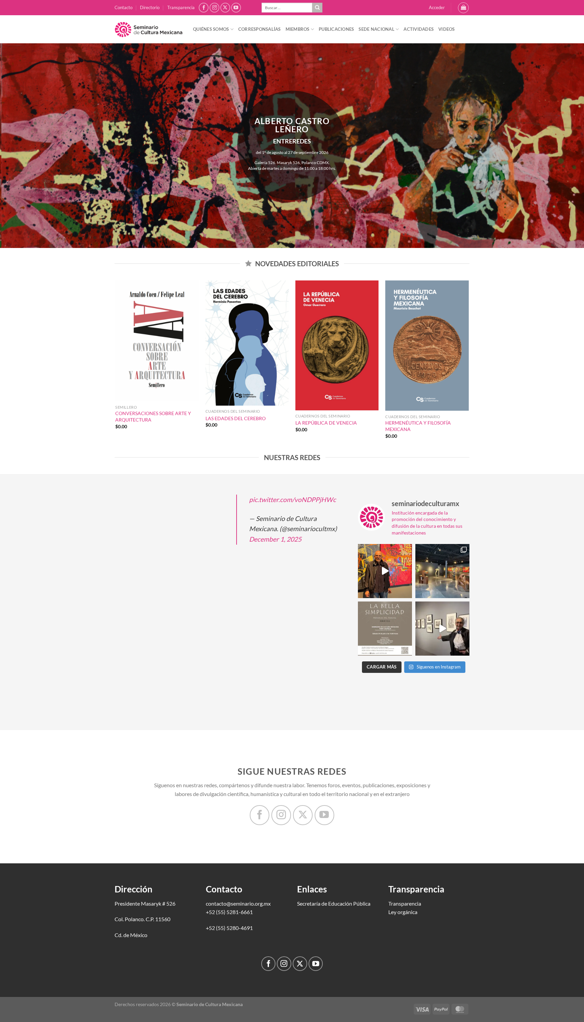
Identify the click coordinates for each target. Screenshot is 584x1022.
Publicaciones (336, 29)
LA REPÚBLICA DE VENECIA (326, 423)
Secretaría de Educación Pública (333, 903)
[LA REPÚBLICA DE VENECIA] (337, 345)
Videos (446, 29)
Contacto (123, 7)
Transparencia (181, 7)
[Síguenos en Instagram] (214, 8)
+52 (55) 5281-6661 (229, 912)
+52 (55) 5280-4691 (229, 928)
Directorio (150, 7)
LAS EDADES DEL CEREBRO (235, 418)
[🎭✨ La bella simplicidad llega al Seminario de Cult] (385, 628)
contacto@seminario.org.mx (238, 903)
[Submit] (317, 8)
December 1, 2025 (275, 539)
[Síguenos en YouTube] (236, 8)
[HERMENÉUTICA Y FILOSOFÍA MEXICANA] (427, 345)
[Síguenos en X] (225, 8)
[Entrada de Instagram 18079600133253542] (442, 628)
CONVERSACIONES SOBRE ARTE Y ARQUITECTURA (153, 416)
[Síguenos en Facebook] (204, 8)
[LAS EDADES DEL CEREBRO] (247, 343)
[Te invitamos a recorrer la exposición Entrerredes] (385, 571)
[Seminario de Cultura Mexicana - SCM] (149, 29)
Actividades (419, 29)
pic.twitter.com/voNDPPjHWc (292, 499)
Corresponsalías (259, 29)
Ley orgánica (402, 912)
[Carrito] (463, 7)
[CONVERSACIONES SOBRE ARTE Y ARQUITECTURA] (157, 341)
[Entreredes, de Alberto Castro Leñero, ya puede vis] (442, 571)
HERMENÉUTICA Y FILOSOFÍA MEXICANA (418, 426)
